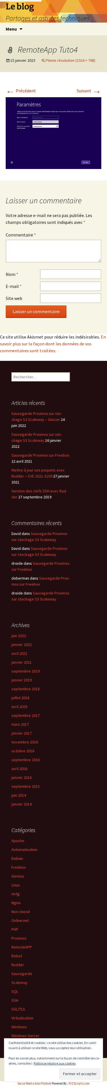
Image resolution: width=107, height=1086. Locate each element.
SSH (14, 1000)
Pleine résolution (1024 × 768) (70, 60)
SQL (14, 991)
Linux (15, 885)
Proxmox (18, 938)
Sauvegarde (21, 973)
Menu (11, 29)
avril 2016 (19, 768)
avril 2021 (19, 653)
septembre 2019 (25, 671)
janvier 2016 (21, 777)
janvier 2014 (21, 804)
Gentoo (17, 876)
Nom (12, 274)
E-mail (14, 286)
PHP (14, 929)
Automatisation (24, 849)
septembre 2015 (25, 786)
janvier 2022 (21, 644)
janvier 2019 (21, 680)
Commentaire (21, 235)
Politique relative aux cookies (55, 1063)
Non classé (20, 911)
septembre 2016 (25, 759)
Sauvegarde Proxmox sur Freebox (40, 455)
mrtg (15, 893)
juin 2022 (18, 635)
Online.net (20, 920)
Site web (14, 298)
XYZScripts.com (79, 1083)
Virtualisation (22, 1018)
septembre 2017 (25, 715)
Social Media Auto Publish (34, 1083)
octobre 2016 (22, 750)
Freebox (18, 867)
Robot (16, 955)
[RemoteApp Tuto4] (53, 133)
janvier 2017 (21, 733)
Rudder (17, 964)
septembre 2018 (25, 688)
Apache (17, 840)
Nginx (16, 902)
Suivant (89, 91)
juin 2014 (18, 795)
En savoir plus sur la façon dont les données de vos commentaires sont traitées (53, 343)
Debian (17, 858)
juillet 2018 (20, 697)
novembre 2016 (24, 742)
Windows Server (25, 1035)
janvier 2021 (21, 662)
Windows (19, 1026)
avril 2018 (19, 706)
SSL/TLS (18, 1009)
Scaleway (19, 982)
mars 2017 (20, 724)
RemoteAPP (21, 947)
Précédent (21, 91)
